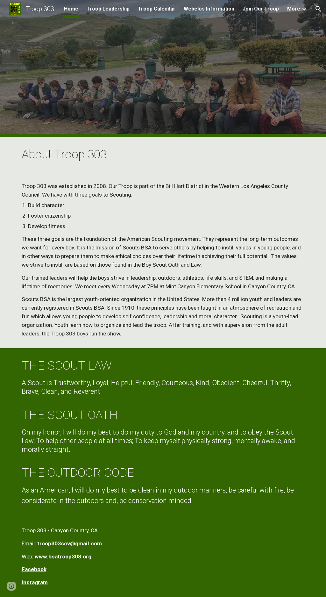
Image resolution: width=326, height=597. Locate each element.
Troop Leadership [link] (108, 9)
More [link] (293, 9)
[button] (318, 9)
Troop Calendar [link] (156, 9)
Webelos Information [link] (209, 9)
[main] (163, 154)
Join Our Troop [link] (261, 9)
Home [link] (71, 9)
